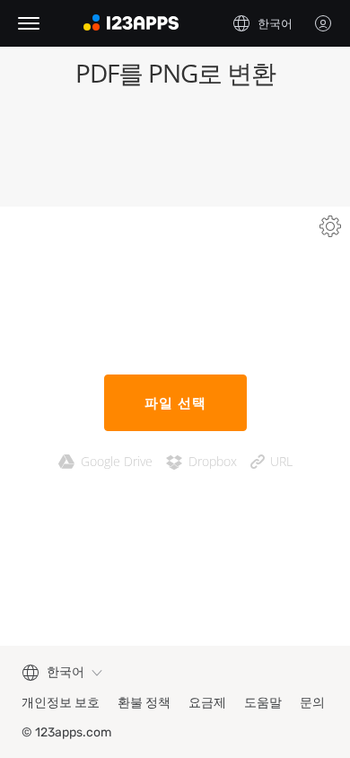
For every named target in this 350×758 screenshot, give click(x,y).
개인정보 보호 (61, 702)
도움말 (263, 702)
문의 (312, 702)
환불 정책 (144, 702)
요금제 (207, 702)
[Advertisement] (175, 152)
